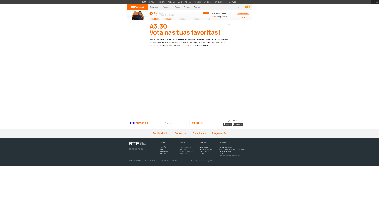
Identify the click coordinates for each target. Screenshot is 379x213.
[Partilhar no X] (225, 24)
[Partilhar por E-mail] (228, 24)
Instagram (136, 149)
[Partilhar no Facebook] (221, 24)
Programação (219, 133)
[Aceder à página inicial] (137, 7)
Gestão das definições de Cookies (230, 156)
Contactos (180, 133)
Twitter (133, 149)
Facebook (130, 149)
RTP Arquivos (231, 2)
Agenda (197, 7)
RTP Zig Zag (208, 2)
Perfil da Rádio (160, 133)
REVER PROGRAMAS (185, 147)
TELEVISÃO (163, 147)
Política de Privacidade (136, 161)
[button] (247, 7)
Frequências (199, 133)
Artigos (187, 7)
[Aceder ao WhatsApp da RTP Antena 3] (249, 17)
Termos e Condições (164, 161)
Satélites (202, 154)
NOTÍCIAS (162, 143)
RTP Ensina (219, 2)
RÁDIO (161, 149)
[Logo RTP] (137, 143)
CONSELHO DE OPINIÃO (226, 147)
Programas (154, 7)
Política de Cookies (150, 161)
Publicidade (175, 161)
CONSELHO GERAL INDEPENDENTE (229, 145)
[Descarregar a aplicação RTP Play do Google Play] (238, 124)
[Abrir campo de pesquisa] (238, 7)
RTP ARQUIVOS (164, 151)
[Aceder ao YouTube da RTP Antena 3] (245, 17)
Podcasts (166, 7)
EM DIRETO (183, 145)
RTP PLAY (182, 143)
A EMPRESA (223, 143)
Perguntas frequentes (187, 151)
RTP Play (187, 2)
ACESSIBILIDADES (204, 151)
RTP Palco (197, 2)
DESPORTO (163, 145)
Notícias (152, 2)
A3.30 (188, 45)
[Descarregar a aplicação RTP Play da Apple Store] (227, 124)
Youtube (139, 149)
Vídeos (177, 7)
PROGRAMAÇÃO (242, 13)
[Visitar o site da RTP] (144, 2)
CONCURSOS (183, 149)
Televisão (171, 2)
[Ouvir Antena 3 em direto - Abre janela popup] (137, 15)
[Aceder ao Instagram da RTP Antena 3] (242, 17)
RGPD (221, 154)
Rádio (180, 2)
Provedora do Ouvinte (206, 149)
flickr (142, 149)
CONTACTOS (203, 143)
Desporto (161, 2)
